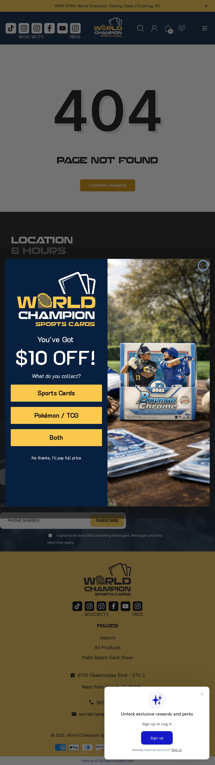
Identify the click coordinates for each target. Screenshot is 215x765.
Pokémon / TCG (56, 415)
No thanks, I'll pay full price (56, 458)
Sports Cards (56, 393)
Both (56, 437)
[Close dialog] (203, 265)
